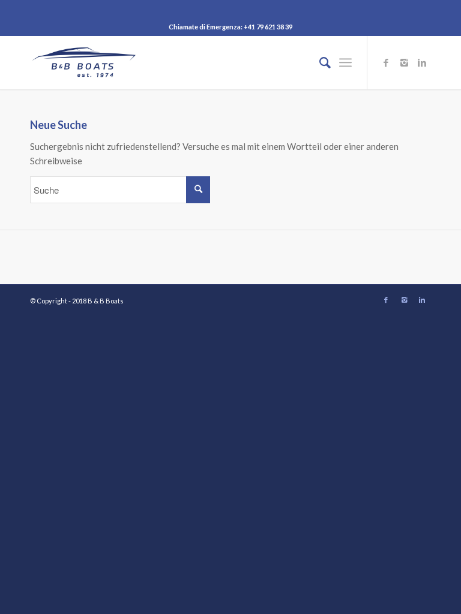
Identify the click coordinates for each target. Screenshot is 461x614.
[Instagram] (404, 62)
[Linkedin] (422, 62)
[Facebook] (386, 62)
